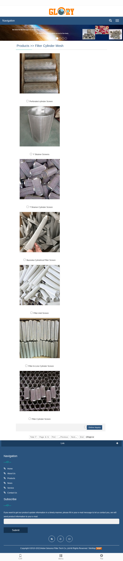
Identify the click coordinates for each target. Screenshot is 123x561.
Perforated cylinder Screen (41, 101)
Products (23, 46)
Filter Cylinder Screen (41, 419)
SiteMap (92, 548)
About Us (11, 473)
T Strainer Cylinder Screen (41, 207)
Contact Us (12, 493)
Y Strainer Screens (41, 154)
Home (10, 469)
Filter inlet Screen (41, 313)
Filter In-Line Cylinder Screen (41, 366)
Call (20, 558)
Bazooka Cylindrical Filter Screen (41, 260)
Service (10, 488)
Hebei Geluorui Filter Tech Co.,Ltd (55, 548)
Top (101, 558)
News (9, 483)
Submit (15, 530)
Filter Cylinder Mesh (49, 46)
